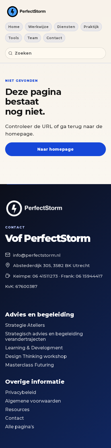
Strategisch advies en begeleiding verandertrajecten (44, 336)
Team (32, 38)
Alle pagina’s (19, 426)
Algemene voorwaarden (33, 401)
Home (14, 27)
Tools (13, 38)
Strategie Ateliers (25, 325)
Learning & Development (34, 348)
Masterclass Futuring (29, 365)
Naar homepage (55, 149)
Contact (54, 38)
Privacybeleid (20, 392)
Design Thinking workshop (36, 356)
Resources (17, 409)
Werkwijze (38, 27)
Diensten (66, 27)
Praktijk (91, 27)
